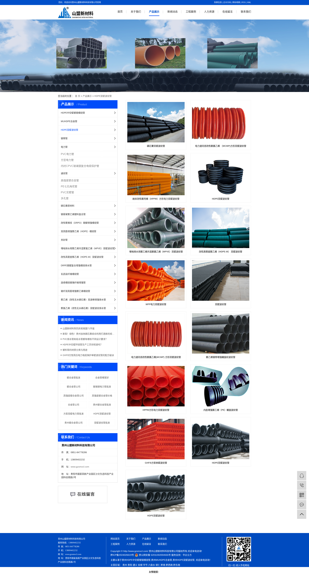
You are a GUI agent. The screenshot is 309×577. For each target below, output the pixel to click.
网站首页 (115, 538)
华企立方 (187, 555)
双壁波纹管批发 (102, 422)
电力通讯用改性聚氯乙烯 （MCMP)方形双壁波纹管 (220, 146)
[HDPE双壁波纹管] (220, 175)
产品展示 (154, 11)
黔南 (163, 565)
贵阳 (130, 565)
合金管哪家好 (102, 377)
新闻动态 (172, 11)
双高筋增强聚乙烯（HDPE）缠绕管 (78, 231)
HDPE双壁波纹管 (103, 96)
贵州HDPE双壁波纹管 (184, 560)
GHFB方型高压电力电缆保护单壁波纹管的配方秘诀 (88, 355)
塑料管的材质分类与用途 (75, 350)
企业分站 (227, 2)
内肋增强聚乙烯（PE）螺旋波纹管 (220, 410)
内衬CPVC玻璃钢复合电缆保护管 (80, 166)
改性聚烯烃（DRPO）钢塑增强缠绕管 (80, 222)
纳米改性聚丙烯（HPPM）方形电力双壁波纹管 (155, 198)
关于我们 (136, 11)
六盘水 (151, 565)
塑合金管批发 (73, 377)
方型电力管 (67, 160)
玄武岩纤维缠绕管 (70, 274)
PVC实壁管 (67, 192)
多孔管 (65, 198)
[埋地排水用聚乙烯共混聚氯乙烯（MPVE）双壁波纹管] (156, 228)
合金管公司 (73, 404)
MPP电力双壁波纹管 (156, 304)
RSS (244, 2)
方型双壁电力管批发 (73, 413)
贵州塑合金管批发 (102, 404)
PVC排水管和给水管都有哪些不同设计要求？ (85, 339)
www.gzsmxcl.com (80, 466)
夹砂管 (64, 240)
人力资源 (209, 11)
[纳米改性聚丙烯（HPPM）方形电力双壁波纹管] (156, 175)
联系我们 (246, 11)
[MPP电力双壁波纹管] (156, 280)
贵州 (124, 565)
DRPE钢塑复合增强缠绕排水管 (76, 265)
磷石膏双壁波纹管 (156, 146)
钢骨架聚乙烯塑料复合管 (73, 214)
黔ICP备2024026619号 (122, 555)
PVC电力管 (67, 154)
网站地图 (236, 2)
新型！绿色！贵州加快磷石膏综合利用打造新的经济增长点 (89, 333)
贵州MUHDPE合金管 (161, 560)
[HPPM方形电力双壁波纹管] (156, 386)
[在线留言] (301, 504)
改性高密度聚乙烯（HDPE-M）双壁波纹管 (82, 257)
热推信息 (218, 2)
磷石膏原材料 (67, 205)
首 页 (77, 96)
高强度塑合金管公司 (73, 395)
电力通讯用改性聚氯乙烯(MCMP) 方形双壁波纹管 (156, 357)
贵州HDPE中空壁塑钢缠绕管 (136, 560)
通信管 (64, 173)
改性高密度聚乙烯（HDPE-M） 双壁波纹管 (220, 251)
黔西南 (169, 565)
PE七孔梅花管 (69, 186)
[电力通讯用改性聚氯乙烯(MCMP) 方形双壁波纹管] (156, 333)
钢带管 (64, 138)
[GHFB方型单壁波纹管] (156, 439)
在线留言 (227, 11)
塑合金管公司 (73, 386)
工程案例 (191, 11)
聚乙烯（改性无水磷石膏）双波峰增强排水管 (83, 299)
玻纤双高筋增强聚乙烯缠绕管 (75, 291)
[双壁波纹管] (220, 280)
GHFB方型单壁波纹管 (156, 463)
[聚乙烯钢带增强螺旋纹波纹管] (220, 333)
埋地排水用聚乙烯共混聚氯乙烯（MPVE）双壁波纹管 (87, 248)
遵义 (135, 565)
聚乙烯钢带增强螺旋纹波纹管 (220, 357)
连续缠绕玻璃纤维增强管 (73, 282)
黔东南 (176, 565)
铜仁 (158, 565)
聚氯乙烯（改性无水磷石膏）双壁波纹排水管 (83, 308)
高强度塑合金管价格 (102, 395)
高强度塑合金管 (70, 180)
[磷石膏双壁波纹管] (156, 122)
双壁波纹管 (220, 304)
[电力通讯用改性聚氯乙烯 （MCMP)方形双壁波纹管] (220, 122)
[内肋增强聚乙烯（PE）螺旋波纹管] (220, 386)
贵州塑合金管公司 (74, 422)
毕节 (145, 565)
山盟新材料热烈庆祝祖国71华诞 (78, 328)
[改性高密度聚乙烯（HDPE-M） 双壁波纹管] (220, 228)
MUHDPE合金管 (69, 121)
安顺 (140, 565)
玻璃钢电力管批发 (102, 386)
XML (249, 2)
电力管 (64, 147)
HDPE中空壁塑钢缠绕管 (73, 112)
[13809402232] (301, 485)
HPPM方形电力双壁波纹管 (156, 410)
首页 (120, 11)
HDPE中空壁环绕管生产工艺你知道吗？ (83, 344)
